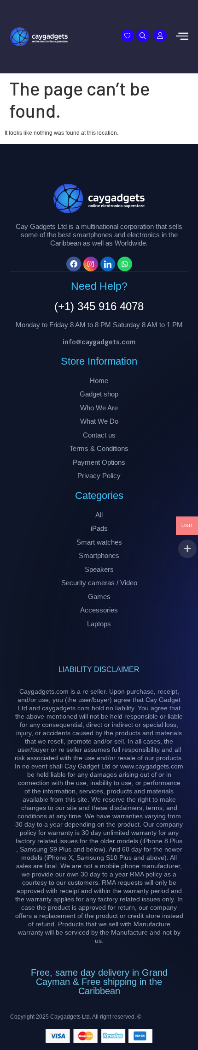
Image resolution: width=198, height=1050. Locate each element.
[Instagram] (90, 264)
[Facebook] (73, 264)
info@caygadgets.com (99, 342)
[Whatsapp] (124, 264)
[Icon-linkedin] (107, 264)
